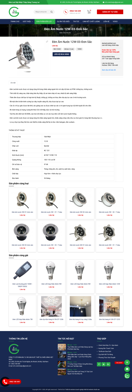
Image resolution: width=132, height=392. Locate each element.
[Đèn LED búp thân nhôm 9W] (51, 271)
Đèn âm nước (65, 33)
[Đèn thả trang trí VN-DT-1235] (109, 306)
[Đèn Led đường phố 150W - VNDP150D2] (22, 271)
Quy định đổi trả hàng (105, 354)
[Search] (51, 12)
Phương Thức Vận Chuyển (106, 357)
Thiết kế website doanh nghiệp (74, 389)
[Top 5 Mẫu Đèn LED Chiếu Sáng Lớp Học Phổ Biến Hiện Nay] (62, 347)
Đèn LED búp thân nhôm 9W (51, 284)
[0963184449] (127, 376)
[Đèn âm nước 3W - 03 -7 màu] (51, 232)
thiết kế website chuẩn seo (92, 389)
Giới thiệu (27, 21)
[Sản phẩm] (127, 362)
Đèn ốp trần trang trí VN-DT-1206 (51, 319)
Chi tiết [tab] (13, 83)
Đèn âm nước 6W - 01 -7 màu (109, 245)
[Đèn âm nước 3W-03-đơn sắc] (22, 232)
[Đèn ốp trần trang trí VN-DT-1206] (51, 306)
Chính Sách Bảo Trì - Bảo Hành (108, 345)
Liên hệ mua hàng (61, 54)
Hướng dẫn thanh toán (106, 348)
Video (115, 21)
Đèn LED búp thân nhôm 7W (22, 319)
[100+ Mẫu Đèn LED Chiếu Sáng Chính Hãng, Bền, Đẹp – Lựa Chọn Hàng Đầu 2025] (62, 354)
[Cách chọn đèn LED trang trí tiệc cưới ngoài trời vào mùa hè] (62, 371)
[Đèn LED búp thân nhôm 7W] (22, 306)
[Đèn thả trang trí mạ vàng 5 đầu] (80, 306)
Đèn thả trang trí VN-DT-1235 (109, 319)
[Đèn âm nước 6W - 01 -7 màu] (109, 232)
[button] (47, 41)
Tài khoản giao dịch (104, 351)
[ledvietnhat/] (99, 364)
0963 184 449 (75, 12)
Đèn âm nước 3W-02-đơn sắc (80, 212)
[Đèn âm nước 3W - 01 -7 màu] (51, 199)
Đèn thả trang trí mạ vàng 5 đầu (80, 319)
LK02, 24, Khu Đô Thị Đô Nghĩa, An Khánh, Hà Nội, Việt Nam (80, 2)
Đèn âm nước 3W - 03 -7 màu (51, 245)
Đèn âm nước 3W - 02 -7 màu (109, 212)
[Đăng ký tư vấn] (127, 369)
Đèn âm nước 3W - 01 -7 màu (51, 212)
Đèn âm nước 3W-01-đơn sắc (22, 212)
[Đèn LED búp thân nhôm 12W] (109, 271)
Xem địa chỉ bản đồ (109, 70)
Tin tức (76, 21)
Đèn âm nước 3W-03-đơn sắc (22, 245)
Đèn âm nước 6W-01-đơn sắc (80, 245)
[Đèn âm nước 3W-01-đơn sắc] (22, 199)
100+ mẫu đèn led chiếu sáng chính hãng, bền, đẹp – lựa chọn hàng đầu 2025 (79, 357)
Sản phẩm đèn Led (44, 21)
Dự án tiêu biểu (63, 21)
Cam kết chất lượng (91, 21)
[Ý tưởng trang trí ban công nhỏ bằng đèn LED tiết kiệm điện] (62, 364)
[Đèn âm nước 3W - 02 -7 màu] (109, 199)
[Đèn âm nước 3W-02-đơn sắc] (81, 199)
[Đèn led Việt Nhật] (14, 12)
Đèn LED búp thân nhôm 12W (109, 284)
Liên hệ (106, 21)
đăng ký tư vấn (110, 12)
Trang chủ (15, 21)
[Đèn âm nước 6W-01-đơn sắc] (81, 232)
